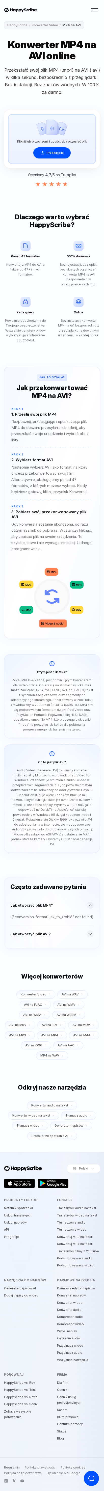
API (6, 1229)
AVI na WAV (70, 994)
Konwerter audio (69, 1310)
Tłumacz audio (76, 1115)
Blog (60, 1438)
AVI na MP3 (17, 1035)
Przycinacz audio (69, 1352)
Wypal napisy (67, 1331)
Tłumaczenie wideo (72, 1229)
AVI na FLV (49, 1025)
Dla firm (62, 1383)
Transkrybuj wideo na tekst (77, 1215)
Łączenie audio (68, 1338)
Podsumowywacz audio (75, 1258)
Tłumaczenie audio (71, 1222)
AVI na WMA (32, 1015)
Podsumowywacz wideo (75, 1265)
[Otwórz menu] (94, 10)
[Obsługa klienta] (91, 1478)
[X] (14, 1481)
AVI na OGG (33, 1045)
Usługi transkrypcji (17, 1215)
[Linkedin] (6, 1481)
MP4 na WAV (49, 1055)
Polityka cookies (73, 1467)
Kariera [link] (62, 1410)
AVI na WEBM (66, 1015)
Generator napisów (69, 1125)
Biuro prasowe (68, 1417)
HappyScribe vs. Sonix (21, 1404)
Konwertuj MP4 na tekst (74, 1244)
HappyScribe (17, 25)
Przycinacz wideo (70, 1345)
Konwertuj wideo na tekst (31, 1115)
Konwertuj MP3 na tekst (74, 1237)
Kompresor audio (70, 1317)
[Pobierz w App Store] (19, 1183)
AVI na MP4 (49, 1035)
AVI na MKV (18, 1025)
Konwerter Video (45, 25)
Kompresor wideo (70, 1324)
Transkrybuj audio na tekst (76, 1208)
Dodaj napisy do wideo (21, 1295)
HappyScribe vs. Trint (20, 1390)
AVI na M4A (81, 1035)
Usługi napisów (15, 1222)
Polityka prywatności (40, 1467)
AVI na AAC (66, 1045)
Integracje (11, 1237)
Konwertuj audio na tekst (49, 1105)
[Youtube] (22, 1481)
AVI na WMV (66, 1005)
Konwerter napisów (71, 1295)
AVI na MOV (81, 1025)
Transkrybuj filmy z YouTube (78, 1251)
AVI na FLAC (33, 1005)
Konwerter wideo (70, 1303)
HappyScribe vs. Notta (20, 1397)
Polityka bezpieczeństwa (23, 1473)
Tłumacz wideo (27, 1125)
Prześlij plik (55, 153)
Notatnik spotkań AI (18, 1208)
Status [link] (61, 1431)
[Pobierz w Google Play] (53, 1183)
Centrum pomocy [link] (70, 1424)
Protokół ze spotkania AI (50, 1136)
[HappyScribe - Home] (20, 10)
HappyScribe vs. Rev (19, 1383)
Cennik (62, 1390)
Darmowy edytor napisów (76, 1288)
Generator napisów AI (20, 1288)
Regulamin (12, 1467)
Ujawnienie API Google (64, 1473)
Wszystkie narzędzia (72, 1360)
